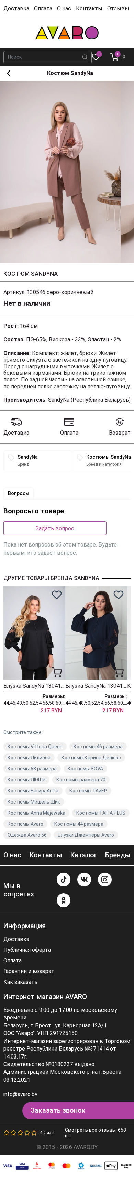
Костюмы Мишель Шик (34, 802)
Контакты (89, 8)
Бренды (118, 855)
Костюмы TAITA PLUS (100, 813)
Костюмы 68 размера (32, 768)
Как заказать (20, 982)
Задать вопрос (55, 528)
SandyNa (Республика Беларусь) (89, 400)
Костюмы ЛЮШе (26, 779)
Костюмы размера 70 (80, 779)
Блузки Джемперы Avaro (86, 835)
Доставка (16, 8)
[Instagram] (105, 879)
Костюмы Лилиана (29, 757)
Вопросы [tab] (18, 493)
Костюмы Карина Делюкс (91, 757)
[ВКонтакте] (84, 879)
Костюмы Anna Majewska (36, 813)
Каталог (83, 855)
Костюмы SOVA (85, 768)
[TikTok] (63, 879)
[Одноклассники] (63, 900)
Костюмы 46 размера (98, 746)
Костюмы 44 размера (78, 824)
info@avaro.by (20, 1094)
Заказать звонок (58, 1110)
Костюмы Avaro (25, 824)
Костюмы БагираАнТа (33, 791)
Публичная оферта (27, 950)
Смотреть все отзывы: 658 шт (95, 1132)
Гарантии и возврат (28, 971)
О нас (64, 8)
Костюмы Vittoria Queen (35, 746)
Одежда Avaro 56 (27, 835)
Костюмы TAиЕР (88, 791)
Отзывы (118, 8)
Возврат (120, 432)
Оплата (43, 8)
